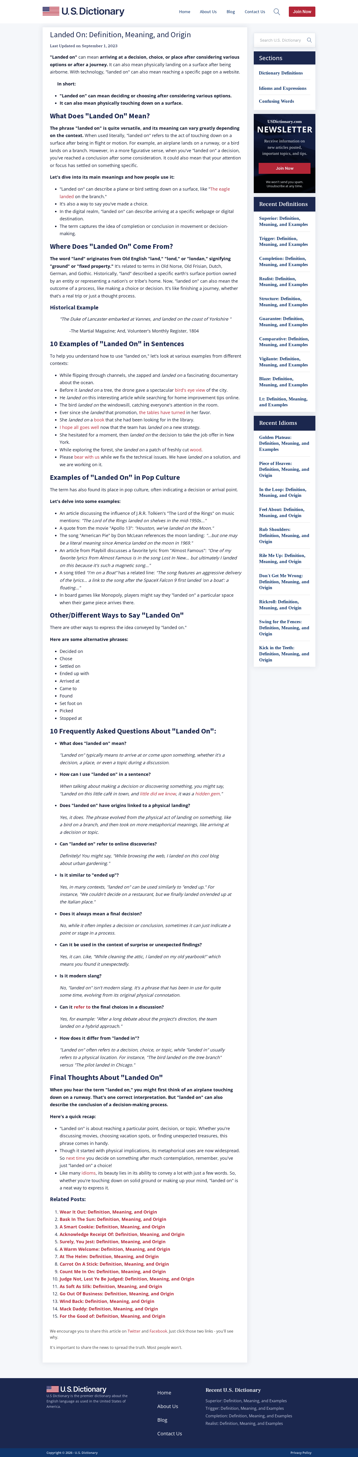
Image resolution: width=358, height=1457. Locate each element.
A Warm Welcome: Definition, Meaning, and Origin (115, 1249)
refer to (82, 1007)
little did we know (158, 794)
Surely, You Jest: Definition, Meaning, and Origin (113, 1241)
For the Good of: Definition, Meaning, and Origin (112, 1316)
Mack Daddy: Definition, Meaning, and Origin (109, 1309)
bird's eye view (190, 390)
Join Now (302, 11)
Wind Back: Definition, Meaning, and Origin (107, 1301)
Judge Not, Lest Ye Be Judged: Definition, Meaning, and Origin (127, 1279)
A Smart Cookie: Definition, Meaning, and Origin (112, 1227)
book (99, 420)
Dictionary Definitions (281, 72)
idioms (89, 1173)
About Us (208, 11)
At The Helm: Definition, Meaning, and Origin (109, 1256)
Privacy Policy (301, 1452)
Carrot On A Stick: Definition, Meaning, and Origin (114, 1264)
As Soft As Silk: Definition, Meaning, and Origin (111, 1286)
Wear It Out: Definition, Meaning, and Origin (108, 1212)
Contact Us (255, 11)
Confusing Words (276, 101)
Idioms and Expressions (282, 88)
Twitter (134, 1331)
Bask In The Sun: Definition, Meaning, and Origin (113, 1219)
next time (75, 1158)
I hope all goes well (79, 427)
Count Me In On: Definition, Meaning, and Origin (113, 1271)
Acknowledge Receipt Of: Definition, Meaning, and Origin (122, 1234)
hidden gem (207, 794)
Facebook (158, 1331)
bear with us (87, 457)
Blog (230, 11)
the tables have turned (161, 412)
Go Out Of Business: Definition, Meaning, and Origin (117, 1294)
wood (195, 450)
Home (184, 11)
